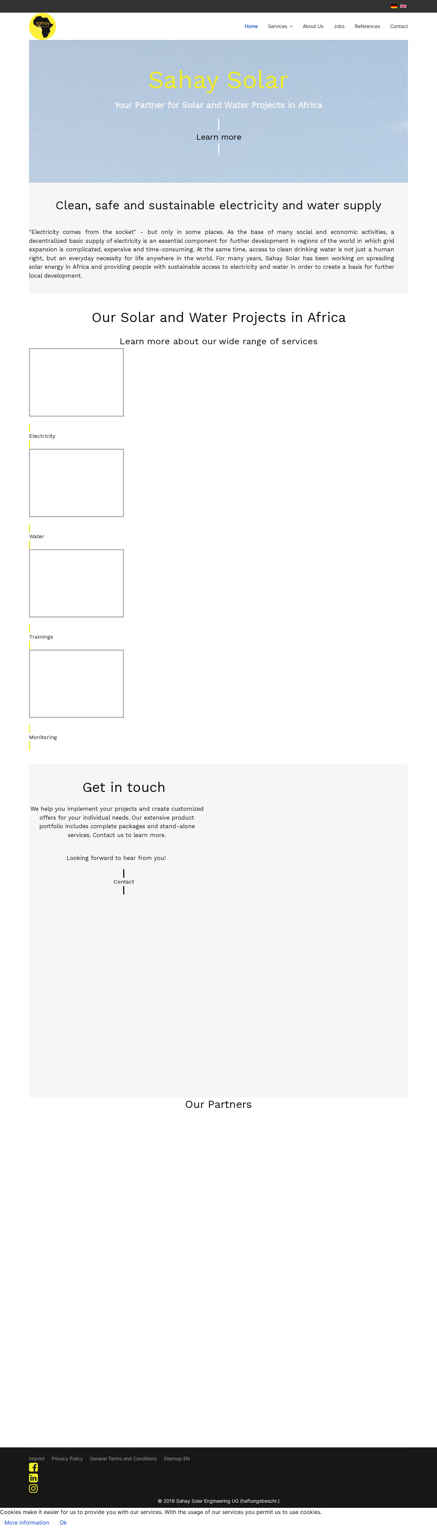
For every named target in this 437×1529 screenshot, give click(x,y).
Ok (63, 1522)
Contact (399, 26)
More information (26, 1522)
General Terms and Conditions (123, 1458)
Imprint (37, 1458)
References (367, 26)
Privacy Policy (67, 1458)
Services (277, 26)
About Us (313, 26)
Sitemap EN (177, 1458)
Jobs (339, 26)
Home (251, 26)
